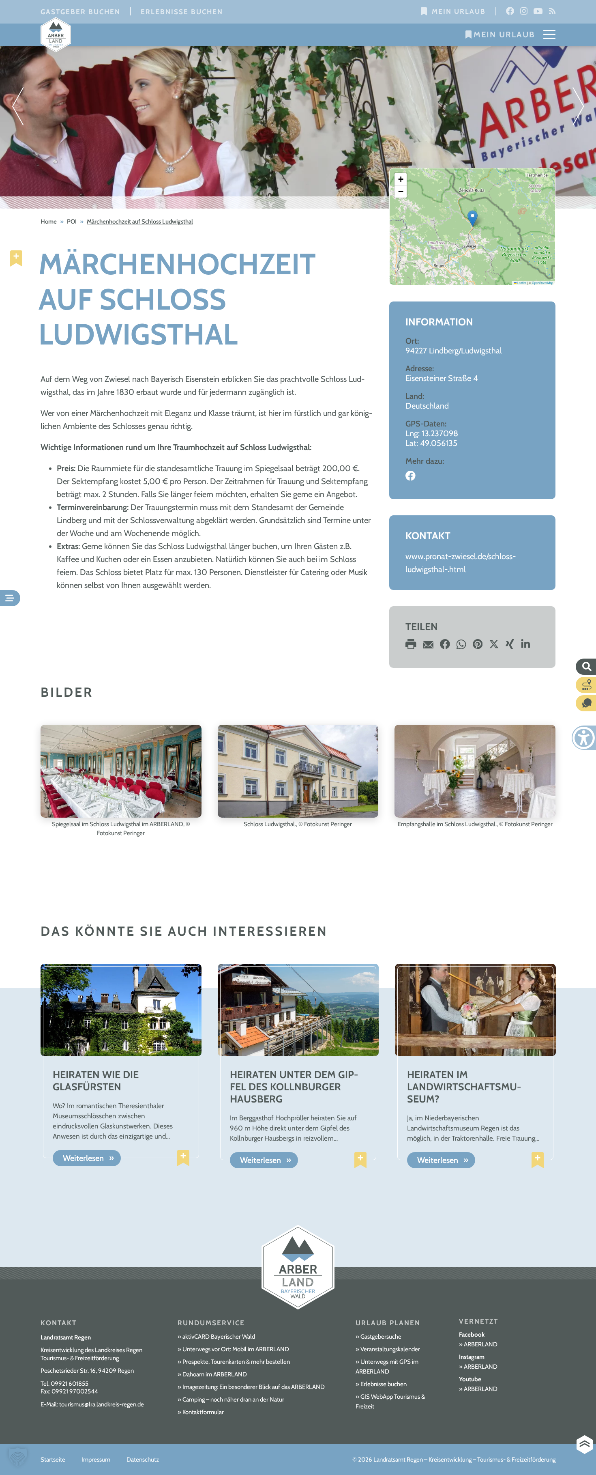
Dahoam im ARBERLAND (214, 1374)
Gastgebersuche (380, 1336)
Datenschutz (142, 1459)
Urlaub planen (388, 1323)
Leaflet (521, 282)
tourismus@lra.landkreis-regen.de (101, 1404)
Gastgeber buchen (80, 12)
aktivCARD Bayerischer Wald (218, 1336)
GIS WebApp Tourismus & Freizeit (390, 1401)
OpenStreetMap (542, 282)
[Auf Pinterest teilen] (478, 646)
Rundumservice (211, 1323)
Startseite (53, 1459)
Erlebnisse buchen (182, 12)
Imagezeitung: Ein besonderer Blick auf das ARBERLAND (253, 1387)
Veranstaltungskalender (390, 1349)
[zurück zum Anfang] (585, 1444)
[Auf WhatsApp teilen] (461, 646)
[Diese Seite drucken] (410, 646)
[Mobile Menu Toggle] (549, 34)
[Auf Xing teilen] (510, 646)
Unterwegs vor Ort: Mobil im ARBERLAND (235, 1349)
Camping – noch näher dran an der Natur (233, 1399)
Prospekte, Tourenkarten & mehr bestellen (236, 1361)
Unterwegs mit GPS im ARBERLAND (387, 1366)
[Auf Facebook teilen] (445, 646)
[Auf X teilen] (494, 646)
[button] (472, 218)
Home (49, 221)
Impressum (95, 1459)
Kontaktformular (203, 1412)
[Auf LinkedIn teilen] (526, 646)
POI (72, 221)
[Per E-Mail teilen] (428, 646)
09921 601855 (69, 1383)
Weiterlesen (83, 1158)
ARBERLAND (480, 1344)
